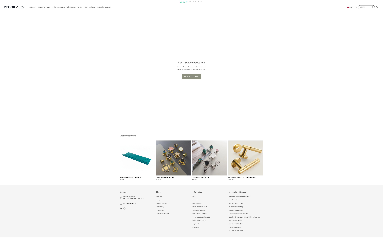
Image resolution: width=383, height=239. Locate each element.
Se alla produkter (191, 76)
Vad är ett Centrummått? (237, 231)
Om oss (194, 200)
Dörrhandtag (160, 207)
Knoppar (158, 200)
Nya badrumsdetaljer (235, 220)
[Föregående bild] (123, 158)
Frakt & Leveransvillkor (199, 207)
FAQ (193, 196)
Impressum (195, 227)
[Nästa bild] (152, 158)
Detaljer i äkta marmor (236, 210)
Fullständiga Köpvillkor (199, 213)
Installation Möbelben (236, 224)
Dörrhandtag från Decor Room (238, 213)
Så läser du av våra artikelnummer (239, 196)
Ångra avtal (196, 224)
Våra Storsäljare (234, 200)
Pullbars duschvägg (162, 213)
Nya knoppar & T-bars (236, 203)
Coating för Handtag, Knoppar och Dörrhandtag (244, 217)
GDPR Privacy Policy (199, 220)
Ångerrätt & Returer (198, 210)
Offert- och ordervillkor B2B (201, 217)
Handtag (159, 196)
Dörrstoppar (160, 210)
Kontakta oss (196, 203)
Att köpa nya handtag (236, 207)
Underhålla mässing (235, 227)
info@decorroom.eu (129, 203)
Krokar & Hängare (161, 203)
